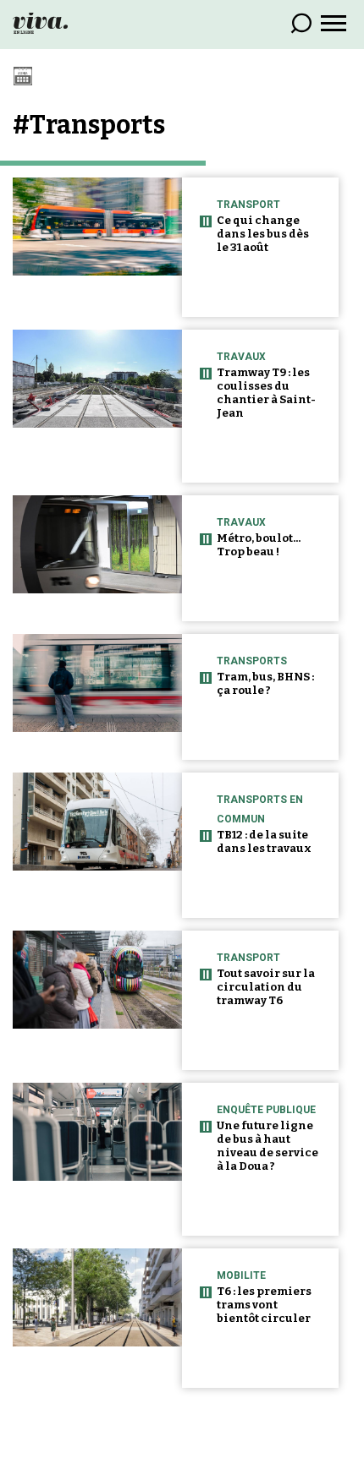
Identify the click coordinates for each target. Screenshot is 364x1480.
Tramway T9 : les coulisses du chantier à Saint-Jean (266, 392)
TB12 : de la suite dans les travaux (264, 841)
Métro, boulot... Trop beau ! (259, 545)
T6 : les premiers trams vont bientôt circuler (264, 1304)
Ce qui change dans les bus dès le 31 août (263, 234)
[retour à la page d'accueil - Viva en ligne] (40, 22)
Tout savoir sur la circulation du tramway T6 (266, 987)
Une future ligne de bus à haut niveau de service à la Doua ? (267, 1145)
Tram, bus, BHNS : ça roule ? (265, 683)
